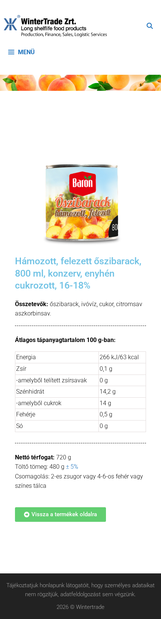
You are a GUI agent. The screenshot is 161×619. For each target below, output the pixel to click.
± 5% (72, 466)
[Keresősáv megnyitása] (149, 26)
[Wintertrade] (57, 26)
